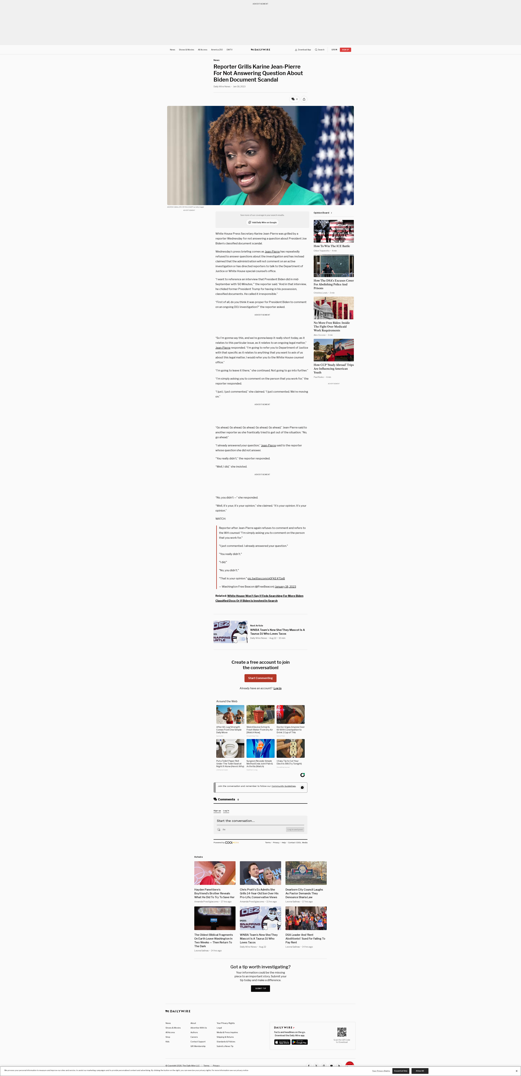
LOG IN (334, 50)
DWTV (230, 49)
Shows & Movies (186, 49)
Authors (194, 1032)
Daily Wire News (222, 86)
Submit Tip (260, 988)
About (193, 1023)
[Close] (517, 1071)
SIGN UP (345, 50)
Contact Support (198, 1041)
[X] (316, 1065)
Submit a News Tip (225, 1046)
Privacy (216, 1065)
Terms (206, 1065)
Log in (278, 688)
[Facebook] (308, 1065)
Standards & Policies (226, 1041)
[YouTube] (331, 1065)
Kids (167, 1041)
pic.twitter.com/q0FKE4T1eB (266, 578)
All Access (202, 49)
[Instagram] (324, 1065)
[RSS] (339, 1065)
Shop (168, 1037)
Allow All (420, 1071)
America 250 (217, 49)
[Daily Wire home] (260, 49)
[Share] (304, 99)
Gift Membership (198, 1046)
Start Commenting (260, 678)
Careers (194, 1037)
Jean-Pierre (272, 251)
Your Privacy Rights (226, 1023)
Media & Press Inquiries (227, 1032)
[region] (260, 1071)
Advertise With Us (198, 1028)
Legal (219, 1028)
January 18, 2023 (285, 586)
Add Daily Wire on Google (264, 222)
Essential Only (400, 1071)
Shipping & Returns (225, 1037)
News (172, 49)
